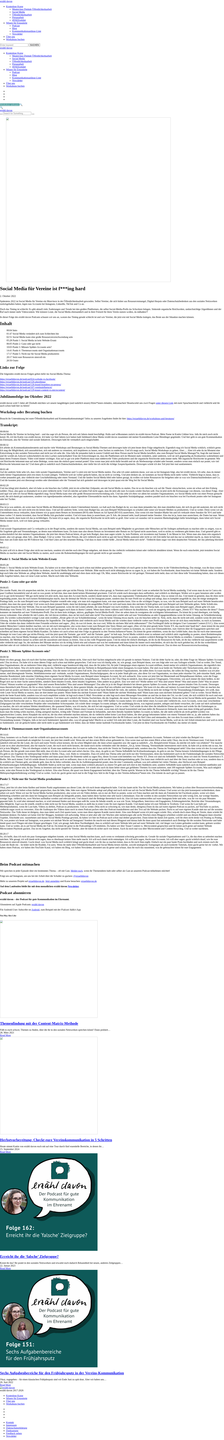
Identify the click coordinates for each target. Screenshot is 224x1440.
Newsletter (17, 34)
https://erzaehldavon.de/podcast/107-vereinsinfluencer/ (26, 387)
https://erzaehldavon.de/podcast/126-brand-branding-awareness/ (30, 384)
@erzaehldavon (80, 876)
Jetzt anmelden (52, 881)
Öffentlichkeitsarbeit (22, 14)
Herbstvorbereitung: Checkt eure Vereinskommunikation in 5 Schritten (56, 1140)
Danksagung (12, 1430)
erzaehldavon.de (36, 881)
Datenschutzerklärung (16, 1428)
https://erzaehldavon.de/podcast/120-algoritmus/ (23, 382)
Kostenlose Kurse (14, 6)
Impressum (11, 1425)
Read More (5, 1035)
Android (35, 909)
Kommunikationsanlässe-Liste (26, 31)
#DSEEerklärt (19, 20)
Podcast (16, 25)
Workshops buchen (15, 39)
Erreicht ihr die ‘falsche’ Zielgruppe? (29, 1256)
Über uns (10, 36)
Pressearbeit (18, 17)
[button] (21, 104)
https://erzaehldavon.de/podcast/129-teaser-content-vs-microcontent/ (32, 390)
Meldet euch (77, 871)
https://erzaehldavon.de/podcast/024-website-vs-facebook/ (27, 379)
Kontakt (10, 1422)
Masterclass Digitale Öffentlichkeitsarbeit (32, 9)
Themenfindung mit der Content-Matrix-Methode (39, 1023)
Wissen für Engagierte (16, 23)
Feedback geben (14, 1433)
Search (34, 45)
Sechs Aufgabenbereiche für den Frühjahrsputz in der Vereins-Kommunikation (62, 1373)
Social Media (18, 12)
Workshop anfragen (10, 104)
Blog (14, 28)
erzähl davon (6, 1)
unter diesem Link (164, 403)
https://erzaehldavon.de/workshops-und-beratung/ (150, 418)
